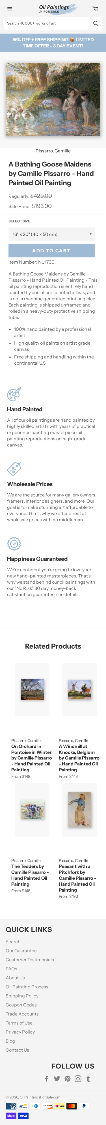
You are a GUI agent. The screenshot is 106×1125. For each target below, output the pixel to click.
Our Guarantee (21, 950)
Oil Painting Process (27, 987)
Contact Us (17, 1050)
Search (13, 941)
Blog (10, 1041)
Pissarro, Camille (53, 151)
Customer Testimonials (30, 959)
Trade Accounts (22, 1014)
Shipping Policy (22, 996)
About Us (15, 977)
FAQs (11, 968)
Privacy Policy (20, 1032)
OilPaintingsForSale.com (40, 1097)
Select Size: (19, 221)
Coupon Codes (21, 1005)
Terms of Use (19, 1023)
